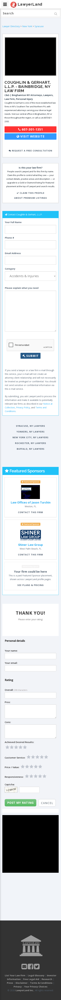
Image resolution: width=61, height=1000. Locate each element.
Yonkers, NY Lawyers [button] (31, 431)
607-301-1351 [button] (32, 129)
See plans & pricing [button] (30, 585)
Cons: (8, 722)
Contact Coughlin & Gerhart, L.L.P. (25, 214)
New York (27, 26)
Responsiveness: (14, 776)
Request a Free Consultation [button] (31, 150)
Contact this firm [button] (30, 512)
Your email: (11, 662)
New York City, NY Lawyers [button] (30, 437)
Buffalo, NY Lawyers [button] (30, 448)
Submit (32, 356)
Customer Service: (15, 757)
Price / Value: (12, 767)
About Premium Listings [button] (30, 197)
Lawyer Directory (11, 26)
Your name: (11, 650)
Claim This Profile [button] (31, 192)
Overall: (9, 689)
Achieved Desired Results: (19, 742)
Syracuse (39, 26)
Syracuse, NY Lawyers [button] (30, 425)
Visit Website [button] (32, 136)
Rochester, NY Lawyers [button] (30, 443)
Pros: (7, 702)
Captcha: (10, 784)
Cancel (47, 803)
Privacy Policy (23, 407)
